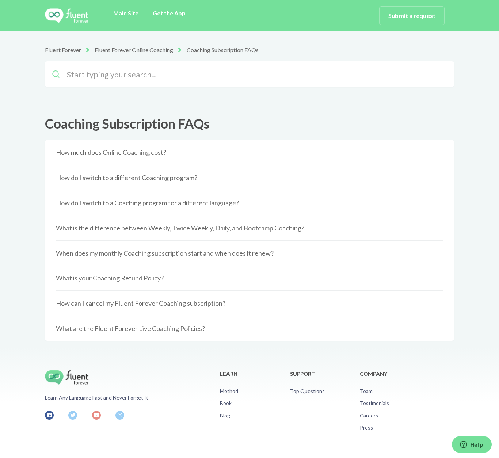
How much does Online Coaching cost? (111, 152)
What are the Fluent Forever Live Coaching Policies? (130, 328)
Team (366, 391)
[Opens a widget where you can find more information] (472, 445)
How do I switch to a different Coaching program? (126, 177)
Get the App (169, 12)
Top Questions (307, 391)
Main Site (125, 12)
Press (366, 427)
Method (229, 391)
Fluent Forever (63, 49)
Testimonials (374, 403)
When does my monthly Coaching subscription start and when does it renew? (165, 253)
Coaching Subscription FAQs (223, 49)
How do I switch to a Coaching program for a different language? (147, 203)
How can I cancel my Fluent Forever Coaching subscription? (140, 303)
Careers (369, 415)
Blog (225, 415)
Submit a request (411, 15)
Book (226, 403)
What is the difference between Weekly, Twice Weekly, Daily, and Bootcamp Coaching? (180, 228)
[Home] (66, 15)
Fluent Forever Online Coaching (134, 49)
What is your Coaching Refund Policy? (110, 278)
